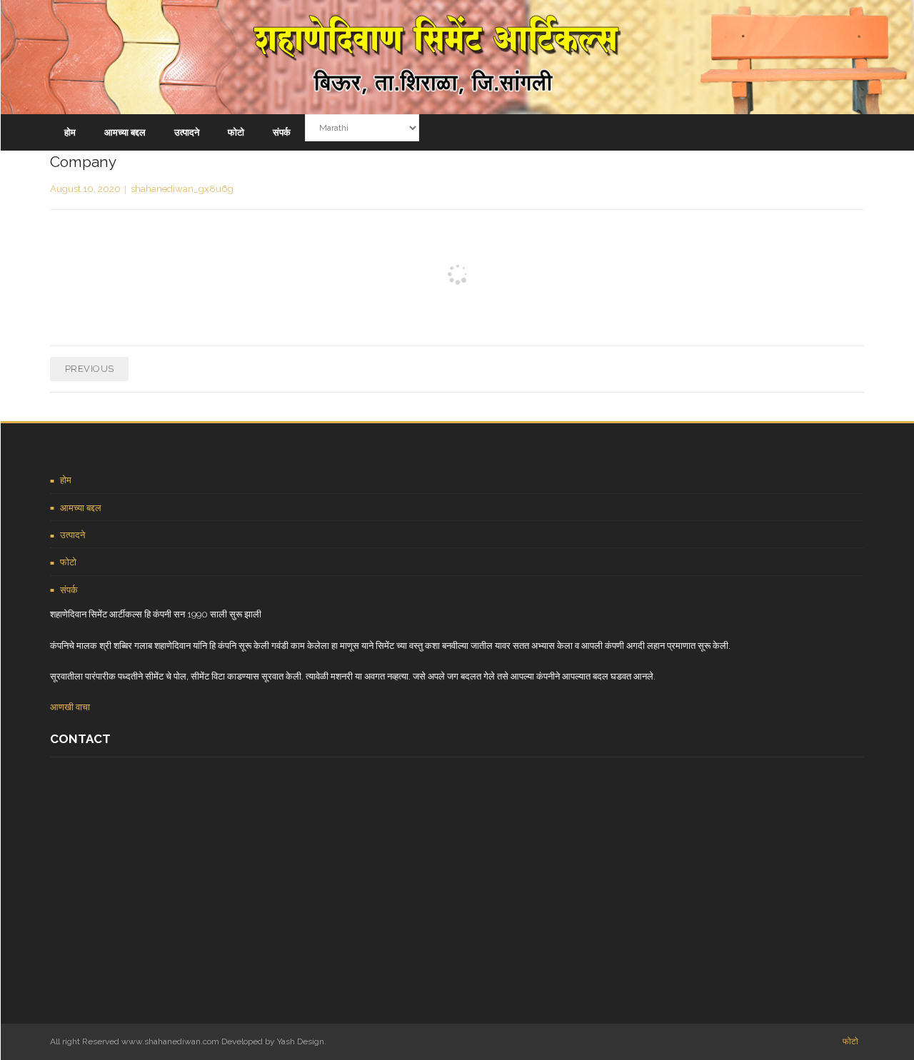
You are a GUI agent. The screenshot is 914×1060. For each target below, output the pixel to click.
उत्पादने (72, 535)
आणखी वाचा (70, 707)
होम (65, 480)
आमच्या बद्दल (80, 508)
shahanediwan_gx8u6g (182, 188)
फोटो (68, 562)
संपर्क (69, 590)
